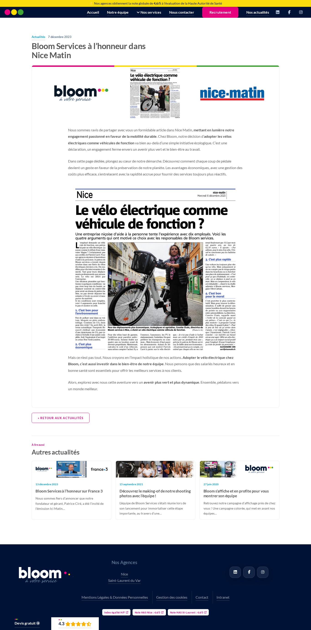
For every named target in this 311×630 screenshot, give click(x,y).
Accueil (93, 12)
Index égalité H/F (114, 612)
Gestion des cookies (171, 597)
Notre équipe (118, 12)
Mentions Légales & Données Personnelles (115, 597)
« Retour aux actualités (60, 418)
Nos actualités (257, 12)
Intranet (223, 597)
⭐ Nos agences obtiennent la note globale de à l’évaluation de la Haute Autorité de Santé (155, 3)
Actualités (38, 37)
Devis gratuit (25, 623)
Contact (202, 597)
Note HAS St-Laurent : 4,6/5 (186, 612)
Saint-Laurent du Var (124, 580)
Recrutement (220, 12)
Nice (124, 574)
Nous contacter (181, 12)
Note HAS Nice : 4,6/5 (147, 612)
